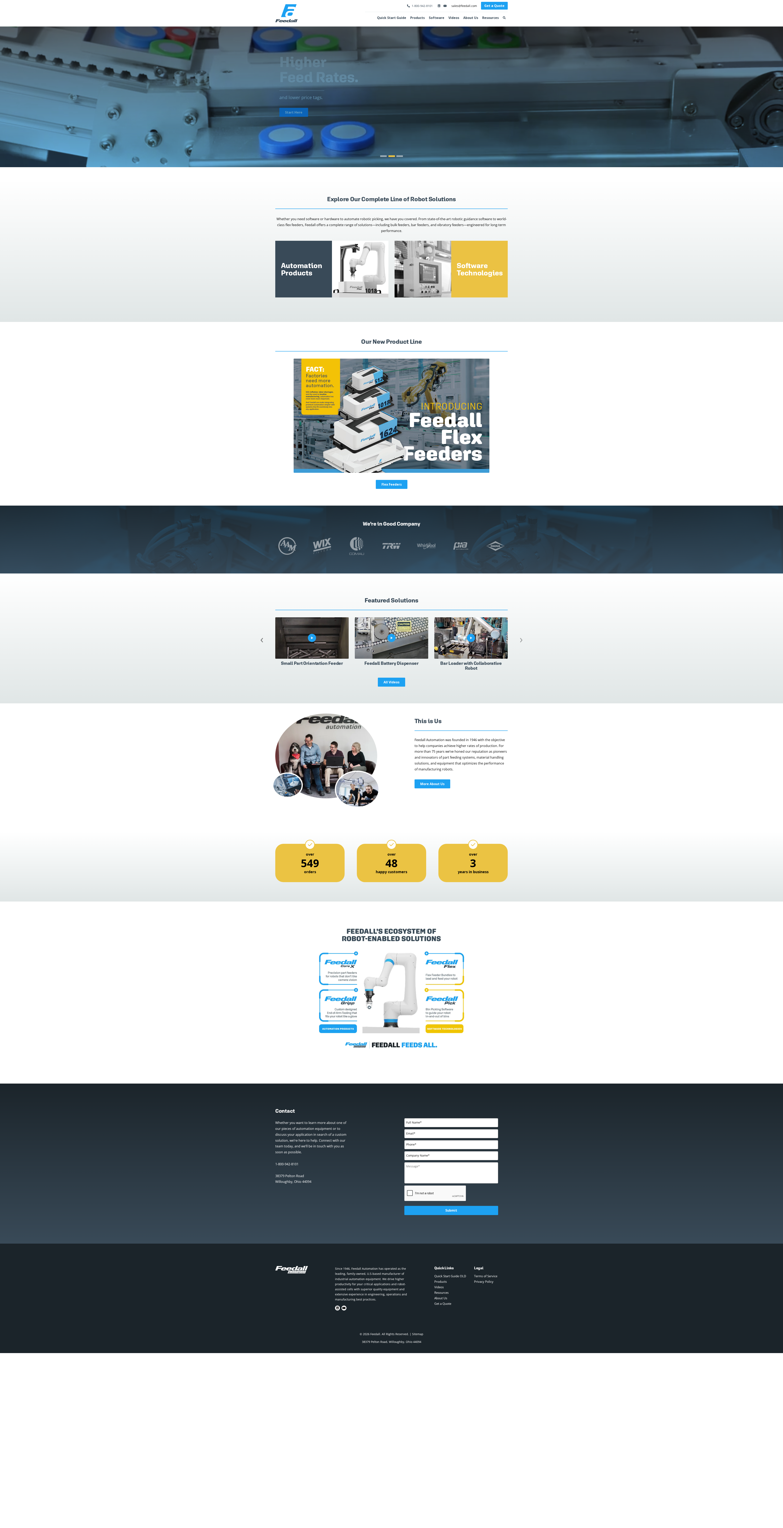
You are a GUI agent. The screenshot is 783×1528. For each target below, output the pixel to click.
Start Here (293, 112)
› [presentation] (521, 639)
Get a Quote (494, 5)
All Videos (391, 682)
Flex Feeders (392, 484)
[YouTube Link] (444, 6)
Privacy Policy (483, 1281)
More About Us (432, 784)
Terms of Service (485, 1276)
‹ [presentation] (261, 639)
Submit (451, 1210)
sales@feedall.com (464, 6)
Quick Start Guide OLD (450, 1276)
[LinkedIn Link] (439, 6)
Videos (453, 17)
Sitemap (417, 1334)
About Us (470, 17)
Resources (490, 17)
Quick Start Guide (391, 17)
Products (417, 17)
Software (436, 17)
